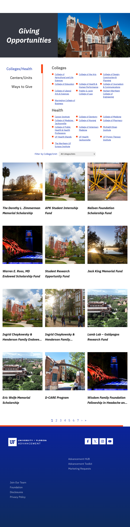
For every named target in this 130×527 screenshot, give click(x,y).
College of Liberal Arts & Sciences (63, 92)
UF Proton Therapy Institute (112, 138)
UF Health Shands (63, 137)
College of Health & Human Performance (88, 85)
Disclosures (16, 492)
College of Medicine (112, 116)
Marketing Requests (79, 468)
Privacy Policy (18, 497)
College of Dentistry (88, 116)
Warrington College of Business (65, 102)
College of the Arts (87, 74)
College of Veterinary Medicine (89, 128)
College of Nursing (87, 120)
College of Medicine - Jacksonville (64, 122)
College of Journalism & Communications (113, 85)
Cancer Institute (62, 116)
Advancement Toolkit (80, 463)
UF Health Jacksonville (85, 138)
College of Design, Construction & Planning (111, 77)
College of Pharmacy (112, 120)
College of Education (64, 84)
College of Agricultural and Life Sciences (64, 77)
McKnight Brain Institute (110, 128)
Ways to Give (22, 86)
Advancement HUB (79, 459)
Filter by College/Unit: (46, 153)
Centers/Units (21, 77)
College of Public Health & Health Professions (63, 130)
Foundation (16, 487)
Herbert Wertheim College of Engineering (111, 94)
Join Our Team (18, 482)
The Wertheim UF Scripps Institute (63, 145)
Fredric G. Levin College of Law (86, 92)
